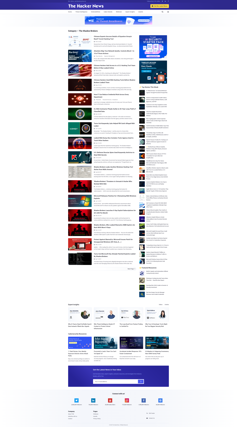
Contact (70, 418)
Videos (160, 304)
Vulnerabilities (95, 12)
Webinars (119, 12)
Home (70, 12)
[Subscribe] (140, 381)
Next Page (131, 269)
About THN (71, 414)
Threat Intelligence (81, 12)
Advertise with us (72, 416)
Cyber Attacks (108, 12)
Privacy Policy (97, 418)
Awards (140, 12)
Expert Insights (130, 12)
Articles (167, 304)
